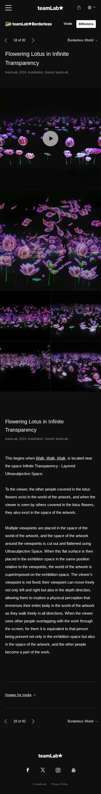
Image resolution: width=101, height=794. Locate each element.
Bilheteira (86, 24)
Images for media (18, 695)
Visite (68, 24)
